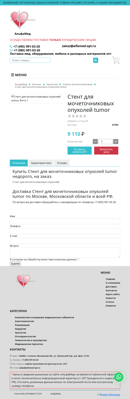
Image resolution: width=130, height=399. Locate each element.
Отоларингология (25, 336)
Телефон (15, 226)
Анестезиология (24, 321)
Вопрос (14, 245)
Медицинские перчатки (29, 344)
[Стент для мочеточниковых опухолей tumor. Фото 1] (36, 98)
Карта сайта (113, 294)
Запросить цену (106, 151)
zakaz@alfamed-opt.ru (29, 367)
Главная (110, 278)
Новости (111, 298)
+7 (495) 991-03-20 (30, 360)
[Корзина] (116, 60)
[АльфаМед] (22, 19)
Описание (19, 163)
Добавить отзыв (77, 120)
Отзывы (62, 163)
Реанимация (22, 324)
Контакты (111, 290)
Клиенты (111, 305)
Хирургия (20, 328)
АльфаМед (56, 393)
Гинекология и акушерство (31, 340)
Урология (20, 332)
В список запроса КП (79, 151)
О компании (113, 282)
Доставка (111, 286)
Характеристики (41, 163)
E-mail (13, 236)
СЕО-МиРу (30, 393)
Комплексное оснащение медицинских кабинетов (44, 317)
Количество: (75, 141)
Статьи (110, 301)
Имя (12, 216)
